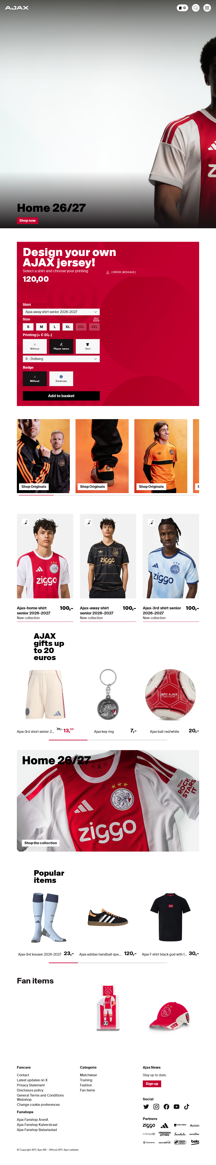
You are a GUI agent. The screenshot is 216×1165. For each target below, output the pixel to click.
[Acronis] (196, 1125)
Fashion (86, 1085)
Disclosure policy (30, 1090)
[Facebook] (166, 1106)
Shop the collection (40, 843)
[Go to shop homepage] (16, 8)
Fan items (87, 1090)
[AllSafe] (180, 1142)
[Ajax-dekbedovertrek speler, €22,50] (108, 1005)
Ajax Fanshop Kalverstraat (37, 1125)
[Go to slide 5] (134, 1037)
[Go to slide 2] (108, 854)
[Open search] (196, 8)
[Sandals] (180, 1133)
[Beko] (196, 1142)
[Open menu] (207, 8)
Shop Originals (34, 486)
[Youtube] (176, 1106)
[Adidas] (164, 1125)
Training (86, 1080)
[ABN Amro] (180, 1125)
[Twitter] (146, 1106)
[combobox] (61, 312)
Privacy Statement (31, 1085)
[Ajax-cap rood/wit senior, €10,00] (169, 1005)
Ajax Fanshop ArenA (32, 1120)
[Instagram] (156, 1106)
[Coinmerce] (149, 1142)
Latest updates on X (32, 1080)
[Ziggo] (149, 1125)
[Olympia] (164, 1142)
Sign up (152, 1084)
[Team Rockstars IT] (196, 1133)
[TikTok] (186, 1106)
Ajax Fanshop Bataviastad (37, 1130)
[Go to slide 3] (168, 854)
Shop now (27, 220)
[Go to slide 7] (186, 1037)
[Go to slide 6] (160, 1037)
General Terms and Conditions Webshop (40, 1097)
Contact (23, 1075)
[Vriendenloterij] (164, 1133)
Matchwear (88, 1075)
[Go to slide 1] (47, 854)
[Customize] (25, 522)
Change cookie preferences (38, 1105)
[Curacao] (149, 1133)
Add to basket (61, 395)
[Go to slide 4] (108, 1037)
